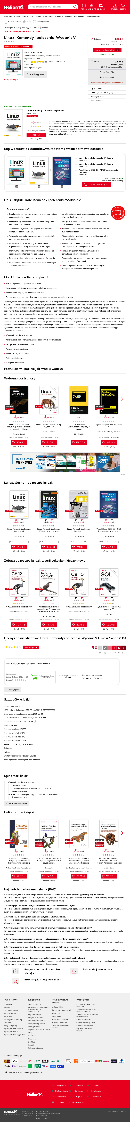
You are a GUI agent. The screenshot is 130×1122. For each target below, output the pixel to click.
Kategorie (8, 16)
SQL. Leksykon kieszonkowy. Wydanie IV (108, 608)
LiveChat (31, 1042)
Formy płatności (34, 1027)
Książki (17, 16)
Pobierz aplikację (14, 21)
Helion (39, 58)
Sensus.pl (79, 1085)
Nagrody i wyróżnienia (60, 1022)
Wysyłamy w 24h (107, 54)
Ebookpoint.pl (96, 1091)
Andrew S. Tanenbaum (104, 432)
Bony (29, 21)
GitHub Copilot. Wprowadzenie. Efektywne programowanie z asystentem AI (49, 860)
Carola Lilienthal (71, 868)
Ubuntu (33, 756)
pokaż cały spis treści (18, 803)
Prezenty (7, 1023)
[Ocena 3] (37, 62)
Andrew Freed (11, 868)
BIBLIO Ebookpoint (83, 1020)
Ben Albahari (25, 612)
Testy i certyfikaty (10, 1026)
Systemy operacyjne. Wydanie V (108, 425)
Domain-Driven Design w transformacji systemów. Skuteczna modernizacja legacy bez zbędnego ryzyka (79, 861)
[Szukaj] (75, 6)
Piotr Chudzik (79, 434)
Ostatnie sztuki (11, 46)
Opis (96, 88)
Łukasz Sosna (36, 52)
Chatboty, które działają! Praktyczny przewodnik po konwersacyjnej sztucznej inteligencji (19, 861)
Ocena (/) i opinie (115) (102, 92)
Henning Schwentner (85, 868)
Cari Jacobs (30, 868)
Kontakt (31, 1045)
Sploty (61, 1102)
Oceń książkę (57, 1013)
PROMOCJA (32, 116)
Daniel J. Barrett (48, 432)
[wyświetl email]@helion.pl (50, 1114)
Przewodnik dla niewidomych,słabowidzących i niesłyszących (39, 1009)
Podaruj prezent (42, 21)
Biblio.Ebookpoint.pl (79, 1102)
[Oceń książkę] (39, 61)
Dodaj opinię (31, 647)
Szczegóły (98, 96)
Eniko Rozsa (21, 868)
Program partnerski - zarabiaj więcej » (42, 971)
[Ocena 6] (46, 62)
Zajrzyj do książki (11, 79)
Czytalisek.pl (96, 1097)
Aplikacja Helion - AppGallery (14, 1035)
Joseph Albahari (14, 612)
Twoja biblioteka (10, 1013)
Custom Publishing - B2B (85, 1023)
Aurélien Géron (109, 868)
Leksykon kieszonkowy (50, 55)
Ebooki (25, 16)
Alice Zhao (108, 614)
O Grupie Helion (58, 1007)
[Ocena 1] (32, 62)
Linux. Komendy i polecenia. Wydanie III (79, 530)
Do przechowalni (107, 77)
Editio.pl (96, 1085)
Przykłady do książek (60, 1019)
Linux (25, 756)
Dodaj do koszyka (98, 184)
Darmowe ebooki (93, 16)
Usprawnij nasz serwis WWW (39, 1030)
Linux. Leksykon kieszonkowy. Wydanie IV (49, 425)
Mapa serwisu (33, 1039)
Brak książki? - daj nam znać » (42, 979)
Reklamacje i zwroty (35, 1048)
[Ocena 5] (43, 62)
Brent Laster (49, 868)
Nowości (68, 16)
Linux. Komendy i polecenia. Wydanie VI (46, 110)
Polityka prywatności (35, 1018)
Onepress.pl (61, 1085)
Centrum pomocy (34, 1004)
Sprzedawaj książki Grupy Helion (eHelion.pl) (86, 1010)
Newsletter (32, 1036)
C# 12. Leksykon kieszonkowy (19, 607)
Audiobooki (48, 16)
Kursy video (35, 16)
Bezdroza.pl (79, 1091)
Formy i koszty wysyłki (36, 1024)
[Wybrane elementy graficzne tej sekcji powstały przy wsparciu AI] (125, 474)
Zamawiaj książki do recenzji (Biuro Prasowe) (87, 1016)
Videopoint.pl (61, 1097)
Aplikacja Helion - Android (13, 1029)
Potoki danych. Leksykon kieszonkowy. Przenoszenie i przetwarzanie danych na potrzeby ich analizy (49, 610)
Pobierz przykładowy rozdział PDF (18, 744)
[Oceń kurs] (13, 647)
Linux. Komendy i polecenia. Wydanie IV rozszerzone (49, 530)
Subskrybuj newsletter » (97, 969)
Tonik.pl (123, 1111)
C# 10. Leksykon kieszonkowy (79, 607)
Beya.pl (79, 1097)
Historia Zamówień (11, 1010)
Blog (29, 1033)
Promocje (59, 16)
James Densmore (49, 616)
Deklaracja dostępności (36, 1021)
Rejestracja (8, 1007)
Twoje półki (8, 1017)
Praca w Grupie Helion (84, 1026)
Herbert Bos (117, 432)
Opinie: (60, 61)
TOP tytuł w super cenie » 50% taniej (22, 31)
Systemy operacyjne (12, 756)
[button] (122, 399)
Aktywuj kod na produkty (13, 1020)
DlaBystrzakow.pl (61, 1091)
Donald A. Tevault (19, 434)
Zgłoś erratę (9, 748)
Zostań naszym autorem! (61, 1010)
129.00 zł (81, 442)
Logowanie (8, 1004)
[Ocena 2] (35, 62)
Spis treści (98, 101)
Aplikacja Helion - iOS (12, 1032)
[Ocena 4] (40, 62)
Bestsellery (79, 16)
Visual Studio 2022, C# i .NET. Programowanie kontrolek (108, 530)
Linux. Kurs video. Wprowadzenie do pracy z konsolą (79, 426)
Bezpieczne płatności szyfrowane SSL (26, 1072)
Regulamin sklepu (34, 1014)
